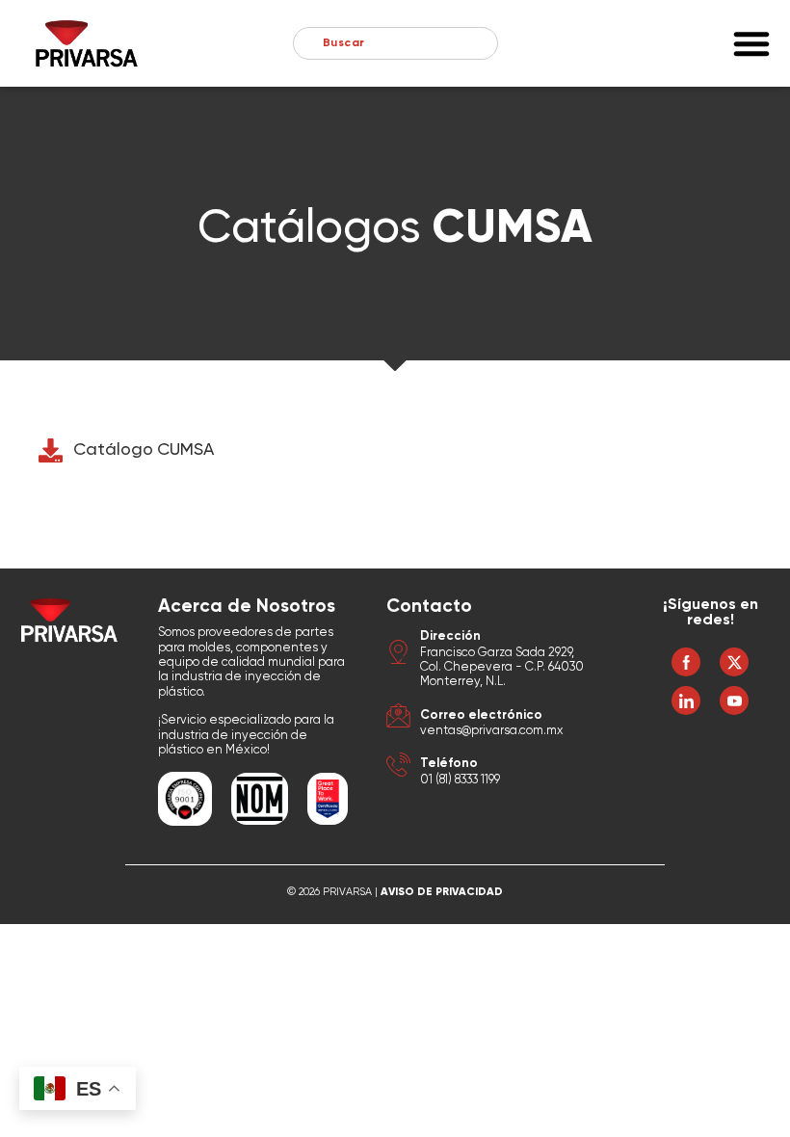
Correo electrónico (481, 715)
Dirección (450, 636)
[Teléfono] (398, 767)
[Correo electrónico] (398, 718)
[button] (751, 43)
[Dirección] (398, 655)
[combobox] (395, 43)
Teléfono (449, 763)
